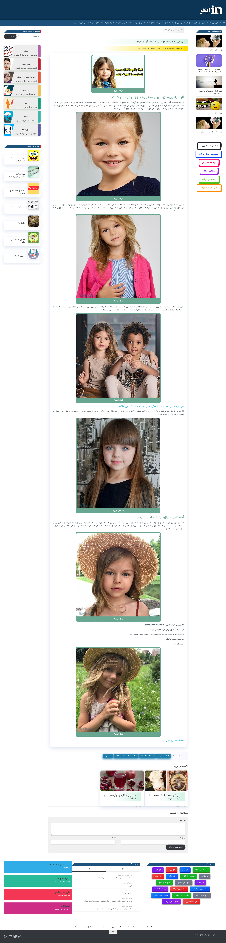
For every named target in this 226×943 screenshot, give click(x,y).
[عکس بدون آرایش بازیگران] (208, 157)
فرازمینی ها (213, 22)
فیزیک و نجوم (199, 22)
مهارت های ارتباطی (125, 22)
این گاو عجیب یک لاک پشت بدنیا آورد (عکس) (164, 797)
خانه (223, 22)
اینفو (201, 934)
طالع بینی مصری (184, 882)
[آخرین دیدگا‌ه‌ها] (89, 869)
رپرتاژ (75, 22)
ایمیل (182, 837)
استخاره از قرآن (188, 876)
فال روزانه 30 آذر (216, 50)
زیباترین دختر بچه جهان (126, 755)
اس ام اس (116, 926)
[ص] (6, 937)
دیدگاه (182, 820)
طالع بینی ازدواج (179, 889)
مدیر (177, 48)
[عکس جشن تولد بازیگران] (209, 190)
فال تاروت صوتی (191, 901)
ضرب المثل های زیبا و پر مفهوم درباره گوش (210, 92)
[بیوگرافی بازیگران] (209, 174)
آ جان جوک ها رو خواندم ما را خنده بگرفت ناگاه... (113, 878)
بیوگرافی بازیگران (209, 171)
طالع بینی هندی (164, 882)
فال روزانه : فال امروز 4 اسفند (211, 132)
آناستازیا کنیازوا (147, 755)
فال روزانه (157, 876)
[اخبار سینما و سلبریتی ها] (209, 148)
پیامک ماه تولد (160, 889)
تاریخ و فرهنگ (108, 22)
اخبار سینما (94, 22)
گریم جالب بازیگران (209, 162)
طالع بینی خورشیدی (200, 889)
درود (130, 885)
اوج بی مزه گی (126, 893)
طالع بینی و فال (133, 926)
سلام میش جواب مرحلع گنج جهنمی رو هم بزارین (114, 908)
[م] (20, 937)
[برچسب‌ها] (123, 869)
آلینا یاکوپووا (163, 755)
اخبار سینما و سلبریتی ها (209, 145)
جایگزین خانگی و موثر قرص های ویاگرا (120, 797)
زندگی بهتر (178, 22)
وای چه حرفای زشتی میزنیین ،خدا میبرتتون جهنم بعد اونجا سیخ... (108, 901)
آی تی (188, 22)
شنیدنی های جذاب (161, 895)
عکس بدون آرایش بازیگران (208, 154)
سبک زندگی (89, 926)
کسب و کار (140, 22)
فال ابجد (204, 876)
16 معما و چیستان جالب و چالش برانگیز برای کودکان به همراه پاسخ (209, 70)
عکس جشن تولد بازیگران (209, 187)
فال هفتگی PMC (201, 869)
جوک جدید (218, 112)
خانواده (152, 22)
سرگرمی (83, 22)
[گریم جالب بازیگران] (209, 165)
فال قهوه (158, 869)
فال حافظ (172, 876)
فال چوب (171, 869)
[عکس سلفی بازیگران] (209, 182)
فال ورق (185, 869)
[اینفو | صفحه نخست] (210, 9)
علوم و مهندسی (164, 22)
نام (113, 837)
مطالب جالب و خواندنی (173, 29)
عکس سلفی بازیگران (209, 179)
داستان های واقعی (182, 895)
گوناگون (108, 755)
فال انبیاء (200, 882)
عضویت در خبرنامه (171, 901)
